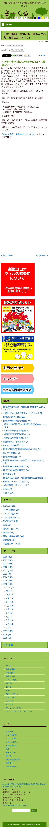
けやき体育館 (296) (11, 510)
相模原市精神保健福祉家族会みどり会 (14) (22, 449)
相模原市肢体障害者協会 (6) (16, 431)
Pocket (42, 55)
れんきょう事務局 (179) (13, 445)
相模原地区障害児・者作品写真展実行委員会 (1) (24, 478)
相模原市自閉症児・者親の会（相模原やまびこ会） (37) (24, 408)
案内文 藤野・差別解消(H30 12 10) (18, 134)
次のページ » (42, 255)
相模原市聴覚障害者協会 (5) (16, 438)
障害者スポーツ (12, 676)
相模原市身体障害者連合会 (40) (17, 421)
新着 (8, 749)
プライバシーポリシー (15, 708)
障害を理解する (12, 669)
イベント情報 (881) (11, 514)
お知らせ (9, 731)
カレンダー (10, 701)
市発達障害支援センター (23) (16, 485)
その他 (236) (8, 493)
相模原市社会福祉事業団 (15, 45)
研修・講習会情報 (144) (13, 536)
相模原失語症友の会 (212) (14, 417)
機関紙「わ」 (11, 753)
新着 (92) (7, 525)
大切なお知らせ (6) (11, 517)
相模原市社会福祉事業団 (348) (16, 470)
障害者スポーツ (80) (12, 544)
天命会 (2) (7, 489)
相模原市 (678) (9, 474)
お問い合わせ (11, 697)
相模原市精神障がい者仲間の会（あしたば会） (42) (24, 461)
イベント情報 (11, 680)
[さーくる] (24, 15)
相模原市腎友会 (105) (12, 457)
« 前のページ (7, 255)
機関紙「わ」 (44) (11, 529)
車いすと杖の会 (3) (11, 453)
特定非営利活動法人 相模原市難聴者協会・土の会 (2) (25, 425)
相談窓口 (9, 683)
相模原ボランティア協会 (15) (16, 481)
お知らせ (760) (9, 506)
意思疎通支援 (11, 746)
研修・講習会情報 (17, 50)
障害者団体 (10, 673)
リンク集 (8, 645)
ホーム (8, 666)
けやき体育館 (11, 735)
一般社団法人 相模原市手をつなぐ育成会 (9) (22, 413)
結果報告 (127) (9, 540)
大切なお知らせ (12, 742)
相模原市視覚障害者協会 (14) (17, 434)
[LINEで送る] (17, 55)
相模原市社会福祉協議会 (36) (16, 466)
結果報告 (9, 763)
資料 (8, 690)
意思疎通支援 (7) (10, 521)
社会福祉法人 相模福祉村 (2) (15, 442)
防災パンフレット (13, 694)
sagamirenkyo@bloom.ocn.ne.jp (15, 805)
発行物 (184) (8, 532)
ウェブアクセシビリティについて (19, 711)
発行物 (8, 687)
